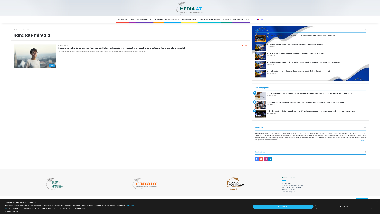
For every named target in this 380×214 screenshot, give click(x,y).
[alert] (190, 206)
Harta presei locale (241, 19)
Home (17, 30)
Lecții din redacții (172, 19)
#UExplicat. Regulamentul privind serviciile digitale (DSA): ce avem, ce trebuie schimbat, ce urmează (303, 62)
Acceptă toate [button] (283, 206)
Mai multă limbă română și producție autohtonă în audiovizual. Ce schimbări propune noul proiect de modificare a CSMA (311, 111)
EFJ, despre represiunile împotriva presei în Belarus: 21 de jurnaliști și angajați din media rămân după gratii (305, 102)
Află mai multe (130, 205)
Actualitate (122, 19)
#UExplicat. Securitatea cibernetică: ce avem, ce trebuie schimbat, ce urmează (296, 53)
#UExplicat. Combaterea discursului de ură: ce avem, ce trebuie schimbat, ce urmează (298, 71)
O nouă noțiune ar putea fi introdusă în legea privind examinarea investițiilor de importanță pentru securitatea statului (310, 93)
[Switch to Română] (258, 20)
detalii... (363, 140)
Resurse (226, 19)
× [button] (378, 201)
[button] (69, 211)
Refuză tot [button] (344, 206)
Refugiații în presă (189, 19)
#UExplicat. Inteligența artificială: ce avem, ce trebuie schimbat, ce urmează (295, 45)
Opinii (132, 19)
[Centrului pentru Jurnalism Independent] (190, 8)
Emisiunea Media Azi (144, 19)
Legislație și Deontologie (209, 19)
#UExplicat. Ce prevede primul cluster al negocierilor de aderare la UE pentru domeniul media (301, 36)
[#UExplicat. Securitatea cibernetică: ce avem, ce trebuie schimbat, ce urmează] (260, 56)
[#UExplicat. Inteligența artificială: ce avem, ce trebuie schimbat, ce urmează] (260, 47)
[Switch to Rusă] (262, 20)
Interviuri (159, 19)
